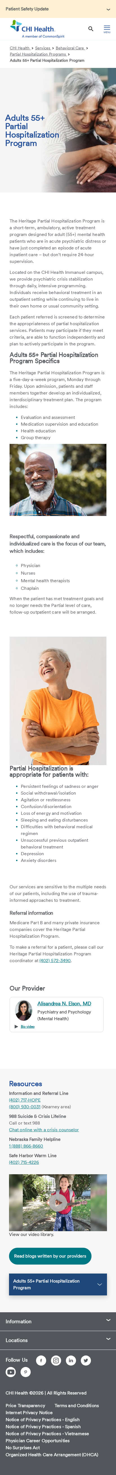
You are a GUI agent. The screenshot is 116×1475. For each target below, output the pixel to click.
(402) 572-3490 (55, 960)
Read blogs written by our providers (50, 1256)
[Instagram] (56, 1360)
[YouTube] (11, 1372)
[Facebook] (41, 1360)
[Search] (91, 29)
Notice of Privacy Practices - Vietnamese (47, 1433)
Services (43, 48)
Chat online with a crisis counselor (44, 1129)
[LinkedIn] (71, 1360)
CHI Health (20, 48)
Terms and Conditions (77, 1405)
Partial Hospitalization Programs (38, 54)
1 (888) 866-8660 (26, 1146)
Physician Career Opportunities (38, 1440)
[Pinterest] (26, 1372)
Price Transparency (25, 1405)
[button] (58, 9)
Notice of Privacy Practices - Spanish (43, 1426)
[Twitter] (86, 1360)
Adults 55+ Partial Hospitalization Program (47, 60)
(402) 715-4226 (24, 1162)
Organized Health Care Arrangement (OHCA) (52, 1454)
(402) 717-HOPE (25, 1100)
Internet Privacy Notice (29, 1412)
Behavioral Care (70, 48)
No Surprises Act (23, 1447)
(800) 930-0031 (24, 1106)
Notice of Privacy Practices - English (43, 1419)
